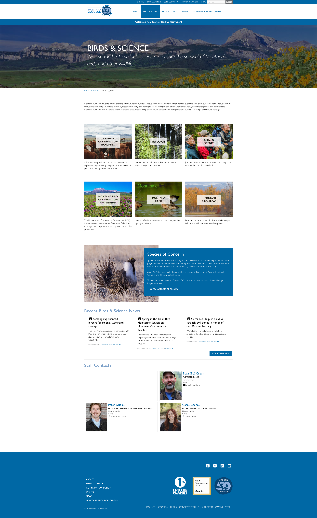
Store (203, 2)
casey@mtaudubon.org (192, 416)
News (175, 11)
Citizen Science (104, 344)
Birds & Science (150, 11)
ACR (150, 348)
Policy (165, 11)
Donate (140, 2)
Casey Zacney (191, 405)
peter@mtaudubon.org (118, 416)
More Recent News (220, 353)
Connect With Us (171, 2)
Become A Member (153, 2)
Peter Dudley (116, 405)
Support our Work (190, 2)
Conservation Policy (98, 487)
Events (185, 11)
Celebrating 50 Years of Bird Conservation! (158, 21)
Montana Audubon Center (207, 11)
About (136, 11)
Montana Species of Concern (164, 289)
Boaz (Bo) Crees (193, 373)
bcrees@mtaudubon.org (193, 385)
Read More (116, 344)
